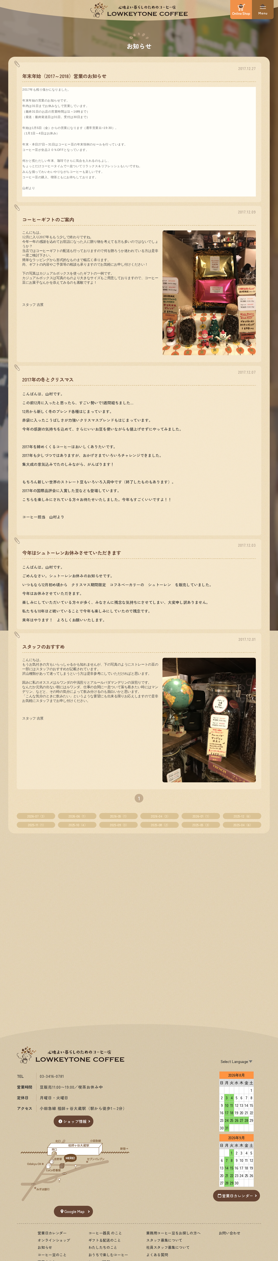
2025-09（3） (119, 824)
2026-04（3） (160, 816)
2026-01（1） (201, 816)
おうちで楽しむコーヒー (108, 1254)
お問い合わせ (229, 1233)
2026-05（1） (119, 816)
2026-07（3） (36, 816)
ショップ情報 (75, 1121)
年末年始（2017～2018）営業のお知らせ (64, 75)
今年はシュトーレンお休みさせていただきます (71, 552)
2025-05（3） (201, 824)
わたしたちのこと (102, 1247)
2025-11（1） (37, 824)
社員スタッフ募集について (168, 1247)
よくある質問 (157, 1254)
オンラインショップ (54, 1240)
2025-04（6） (243, 824)
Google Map (74, 1211)
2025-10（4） (77, 824)
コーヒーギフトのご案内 (48, 219)
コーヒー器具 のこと (105, 1233)
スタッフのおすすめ (43, 646)
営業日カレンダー (237, 1195)
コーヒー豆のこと (52, 1254)
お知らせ (139, 46)
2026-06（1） (77, 816)
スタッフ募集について (164, 1240)
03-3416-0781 (52, 1076)
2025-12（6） (242, 816)
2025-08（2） (160, 824)
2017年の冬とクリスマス (47, 379)
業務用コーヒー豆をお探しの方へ (173, 1233)
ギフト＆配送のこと (104, 1240)
